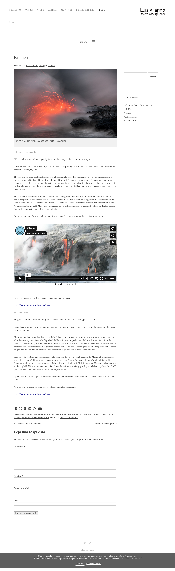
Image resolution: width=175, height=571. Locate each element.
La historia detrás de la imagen (138, 105)
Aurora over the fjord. (106, 423)
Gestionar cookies (93, 564)
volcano (17, 417)
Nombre (18, 475)
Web (16, 500)
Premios (46, 414)
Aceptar (80, 564)
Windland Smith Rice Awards (35, 417)
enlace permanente (69, 417)
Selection (15, 10)
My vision (67, 10)
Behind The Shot (86, 10)
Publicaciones (130, 117)
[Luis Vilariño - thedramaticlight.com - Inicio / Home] (144, 13)
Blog (102, 10)
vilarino (51, 65)
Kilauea (87, 414)
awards (79, 414)
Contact (53, 10)
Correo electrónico (23, 488)
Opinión (127, 109)
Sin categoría (57, 414)
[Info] (85, 543)
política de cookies (87, 550)
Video (40, 10)
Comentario (20, 446)
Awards (29, 10)
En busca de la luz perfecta (28, 423)
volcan (110, 414)
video (103, 414)
